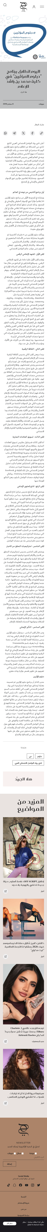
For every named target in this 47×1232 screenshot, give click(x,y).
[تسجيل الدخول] (34, 7)
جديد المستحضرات (38, 1041)
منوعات (41, 104)
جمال (19, 1153)
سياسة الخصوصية (23, 1215)
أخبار (42, 891)
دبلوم (39, 756)
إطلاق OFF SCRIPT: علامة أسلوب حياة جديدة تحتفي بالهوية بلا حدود (23, 883)
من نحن (23, 1209)
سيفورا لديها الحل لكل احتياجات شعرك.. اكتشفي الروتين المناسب (26, 1095)
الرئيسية (23, 1197)
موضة (32, 1153)
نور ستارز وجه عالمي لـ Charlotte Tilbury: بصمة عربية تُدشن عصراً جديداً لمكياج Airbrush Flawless (24, 1031)
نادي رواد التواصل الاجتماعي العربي (28, 763)
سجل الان (10, 1223)
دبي (30, 756)
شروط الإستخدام (23, 1203)
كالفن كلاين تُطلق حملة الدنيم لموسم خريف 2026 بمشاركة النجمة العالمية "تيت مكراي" (23, 946)
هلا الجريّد (23, 92)
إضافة (9, 1164)
